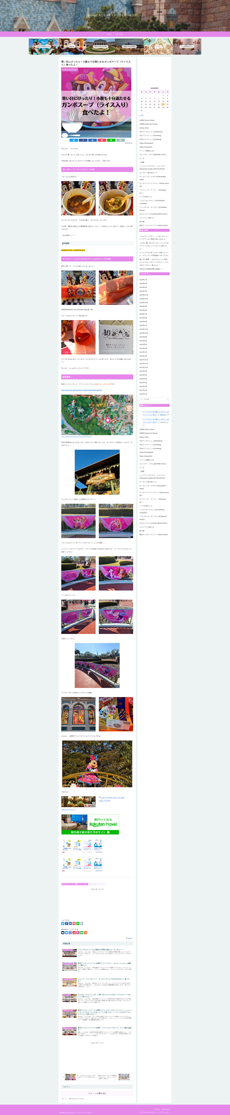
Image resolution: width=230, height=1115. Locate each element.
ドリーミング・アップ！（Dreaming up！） (152, 191)
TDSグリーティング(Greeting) (150, 139)
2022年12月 (143, 329)
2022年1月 (143, 356)
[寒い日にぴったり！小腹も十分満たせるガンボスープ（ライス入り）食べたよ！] (92, 140)
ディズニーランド (99, 884)
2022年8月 (143, 337)
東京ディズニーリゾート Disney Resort (153, 225)
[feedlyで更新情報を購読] (81, 932)
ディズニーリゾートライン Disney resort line (154, 184)
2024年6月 (143, 283)
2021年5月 (143, 379)
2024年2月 (143, 291)
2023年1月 (143, 325)
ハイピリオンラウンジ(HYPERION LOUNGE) (152, 202)
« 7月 (141, 115)
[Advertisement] (97, 903)
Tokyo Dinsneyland (146, 143)
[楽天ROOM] (77, 932)
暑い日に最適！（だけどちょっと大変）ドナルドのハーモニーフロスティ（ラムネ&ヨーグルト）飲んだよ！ (154, 262)
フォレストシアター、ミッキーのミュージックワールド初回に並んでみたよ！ (154, 237)
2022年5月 (143, 344)
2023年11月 (143, 299)
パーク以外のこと (145, 197)
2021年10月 (143, 367)
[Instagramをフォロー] (70, 932)
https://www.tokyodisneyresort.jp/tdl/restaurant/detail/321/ (81, 390)
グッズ (141, 158)
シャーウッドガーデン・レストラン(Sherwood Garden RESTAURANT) (152, 167)
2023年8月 (143, 310)
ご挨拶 (141, 162)
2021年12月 (143, 360)
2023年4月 (143, 322)
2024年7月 (143, 280)
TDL (92, 884)
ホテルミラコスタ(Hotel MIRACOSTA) (153, 214)
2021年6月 (143, 375)
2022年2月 (143, 352)
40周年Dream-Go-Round (69, 884)
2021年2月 (143, 390)
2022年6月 (143, 341)
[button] (167, 399)
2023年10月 (143, 302)
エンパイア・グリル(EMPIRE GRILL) (152, 154)
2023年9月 (143, 306)
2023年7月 (143, 314)
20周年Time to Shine (146, 120)
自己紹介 (157, 1109)
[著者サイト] (62, 932)
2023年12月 (143, 295)
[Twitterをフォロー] (66, 932)
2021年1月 (143, 394)
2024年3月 (143, 287)
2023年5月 (143, 318)
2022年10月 (143, 333)
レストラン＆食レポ (83, 884)
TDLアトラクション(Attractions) (151, 132)
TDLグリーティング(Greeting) (150, 135)
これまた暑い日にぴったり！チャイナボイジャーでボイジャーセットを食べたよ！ (154, 246)
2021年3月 (143, 386)
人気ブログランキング (68, 809)
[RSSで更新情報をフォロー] (85, 932)
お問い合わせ (166, 1109)
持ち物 (141, 222)
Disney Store (144, 128)
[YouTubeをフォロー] (74, 932)
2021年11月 (143, 363)
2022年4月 (143, 348)
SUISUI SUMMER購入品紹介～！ (151, 269)
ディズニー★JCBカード (148, 173)
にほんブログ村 (104, 801)
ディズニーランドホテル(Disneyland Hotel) (152, 178)
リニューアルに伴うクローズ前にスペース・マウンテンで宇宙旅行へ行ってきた (154, 254)
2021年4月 (143, 383)
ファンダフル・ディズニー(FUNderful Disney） (153, 208)
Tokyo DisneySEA (145, 147)
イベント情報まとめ (146, 151)
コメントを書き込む (97, 1093)
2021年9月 (143, 371)
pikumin (163, 415)
